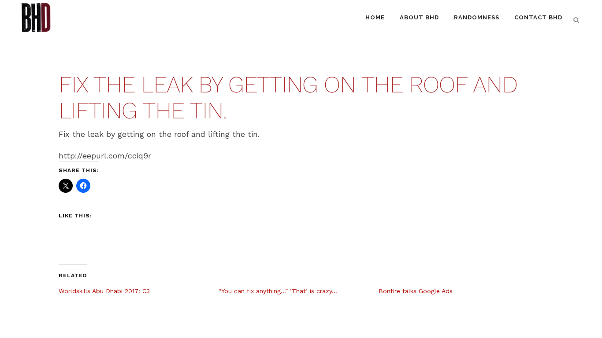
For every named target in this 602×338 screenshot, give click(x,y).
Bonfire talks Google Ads (416, 290)
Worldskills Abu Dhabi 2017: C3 (104, 290)
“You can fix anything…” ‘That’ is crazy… (278, 290)
